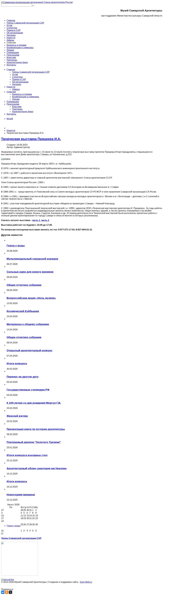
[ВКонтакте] (2, 592)
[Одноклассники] (6, 592)
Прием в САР (19, 79)
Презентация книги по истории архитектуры (36, 429)
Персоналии (13, 104)
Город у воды (16, 245)
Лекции (16, 99)
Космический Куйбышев (23, 311)
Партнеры (17, 109)
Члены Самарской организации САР (31, 72)
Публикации (13, 101)
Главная (11, 69)
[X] (10, 592)
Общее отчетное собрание (24, 284)
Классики (16, 106)
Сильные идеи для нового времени (30, 271)
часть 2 (45, 220)
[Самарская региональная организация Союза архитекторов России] (37, 2)
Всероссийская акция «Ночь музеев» (31, 298)
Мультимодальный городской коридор (32, 258)
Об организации (20, 82)
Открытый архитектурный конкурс (29, 350)
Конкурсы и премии (22, 94)
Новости (11, 87)
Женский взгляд (17, 415)
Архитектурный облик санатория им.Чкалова (36, 468)
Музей (10, 119)
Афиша (16, 89)
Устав (15, 74)
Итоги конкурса (17, 363)
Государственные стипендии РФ (28, 389)
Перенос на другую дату (23, 376)
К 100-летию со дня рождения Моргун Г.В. (34, 402)
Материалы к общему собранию (28, 324)
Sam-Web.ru (86, 582)
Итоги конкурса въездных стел (27, 455)
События (11, 92)
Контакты (11, 114)
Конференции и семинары (25, 97)
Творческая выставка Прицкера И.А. (31, 139)
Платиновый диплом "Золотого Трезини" (34, 442)
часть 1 (36, 220)
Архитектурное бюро (22, 111)
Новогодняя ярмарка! (21, 494)
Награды (16, 84)
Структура (17, 77)
